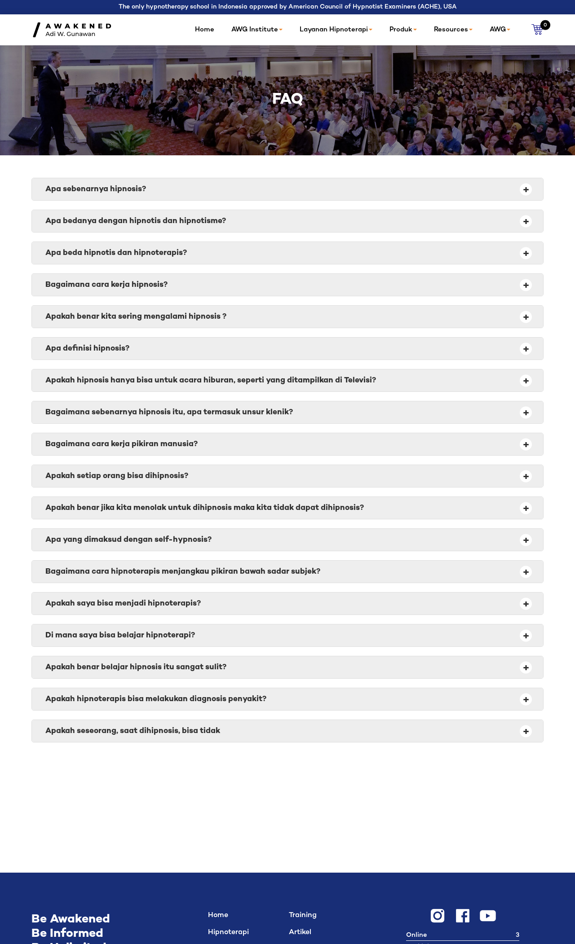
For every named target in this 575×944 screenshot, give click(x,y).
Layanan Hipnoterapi (334, 30)
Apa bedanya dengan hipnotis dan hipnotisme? (287, 221)
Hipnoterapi (228, 932)
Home (204, 30)
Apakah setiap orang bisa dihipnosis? (287, 476)
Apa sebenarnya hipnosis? (287, 189)
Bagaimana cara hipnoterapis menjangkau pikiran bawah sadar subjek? (287, 572)
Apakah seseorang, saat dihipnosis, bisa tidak (287, 731)
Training (303, 915)
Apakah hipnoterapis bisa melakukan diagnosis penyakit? (287, 699)
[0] (537, 30)
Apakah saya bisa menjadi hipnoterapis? (287, 604)
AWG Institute (254, 30)
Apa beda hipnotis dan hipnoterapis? (287, 253)
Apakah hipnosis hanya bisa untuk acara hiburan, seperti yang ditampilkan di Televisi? (287, 381)
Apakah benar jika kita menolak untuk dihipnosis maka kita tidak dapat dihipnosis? (287, 508)
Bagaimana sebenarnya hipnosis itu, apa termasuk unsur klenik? (287, 412)
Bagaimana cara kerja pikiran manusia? (287, 444)
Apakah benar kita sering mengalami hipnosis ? (287, 317)
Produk (400, 30)
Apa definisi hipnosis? (287, 349)
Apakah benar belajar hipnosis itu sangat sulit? (287, 667)
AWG (498, 30)
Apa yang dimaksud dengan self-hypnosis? (287, 540)
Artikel (300, 932)
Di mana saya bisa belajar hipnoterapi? (287, 636)
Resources (451, 30)
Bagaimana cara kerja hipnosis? (287, 285)
